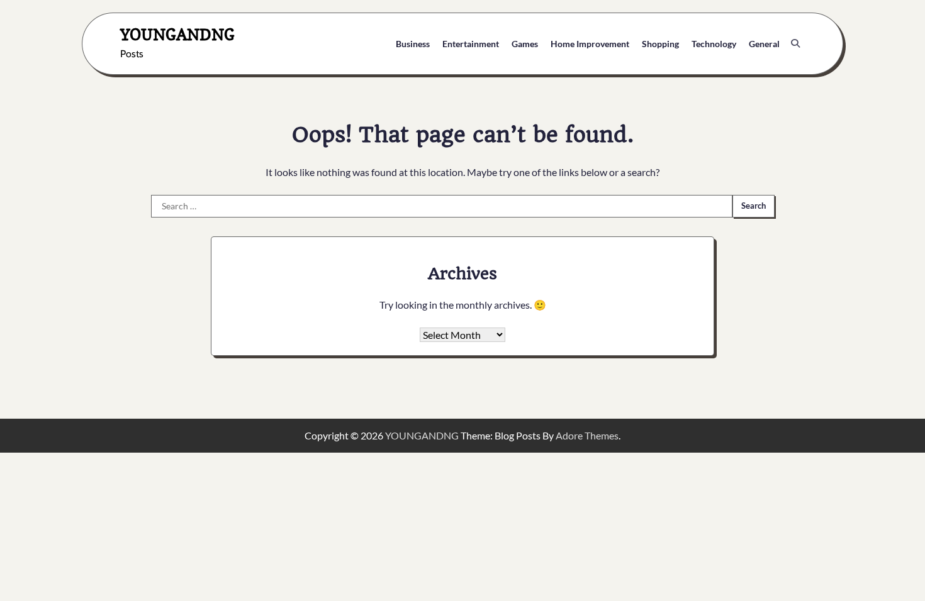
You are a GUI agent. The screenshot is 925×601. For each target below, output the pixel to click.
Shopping (660, 43)
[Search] (795, 43)
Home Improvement (590, 43)
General (764, 43)
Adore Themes (587, 435)
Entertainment (470, 43)
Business (413, 43)
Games (525, 43)
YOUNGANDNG (177, 34)
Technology (714, 43)
